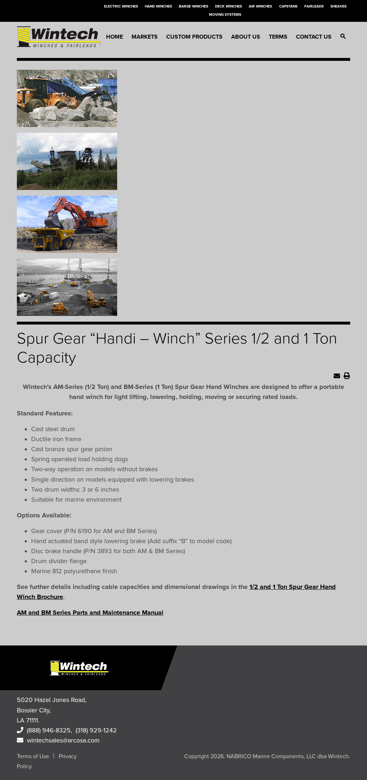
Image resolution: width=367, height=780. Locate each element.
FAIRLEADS (314, 6)
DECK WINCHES (228, 6)
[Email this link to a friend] (337, 376)
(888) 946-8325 (47, 730)
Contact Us (314, 36)
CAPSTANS (288, 6)
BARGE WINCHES (193, 6)
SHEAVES (338, 6)
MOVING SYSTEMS (225, 15)
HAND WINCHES (158, 6)
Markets (145, 36)
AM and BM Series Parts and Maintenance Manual (90, 612)
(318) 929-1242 (96, 730)
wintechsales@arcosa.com (61, 740)
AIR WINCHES (260, 6)
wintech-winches (58, 37)
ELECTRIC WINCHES (121, 6)
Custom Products (194, 36)
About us (245, 36)
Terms (278, 36)
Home (114, 36)
